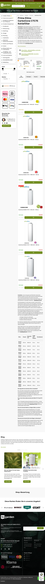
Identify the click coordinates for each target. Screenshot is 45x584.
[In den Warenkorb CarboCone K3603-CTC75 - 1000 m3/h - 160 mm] (33, 182)
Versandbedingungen (28, 545)
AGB (35, 542)
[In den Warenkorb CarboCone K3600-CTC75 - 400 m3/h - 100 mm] (33, 217)
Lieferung (20, 3)
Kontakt (42, 3)
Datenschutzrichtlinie (38, 544)
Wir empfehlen (21, 77)
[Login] (40, 6)
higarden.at (28, 554)
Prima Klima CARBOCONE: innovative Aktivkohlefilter (30, 54)
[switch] (41, 579)
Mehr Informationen (17, 578)
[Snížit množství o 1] (19, 112)
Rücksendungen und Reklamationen (29, 3)
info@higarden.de (11, 119)
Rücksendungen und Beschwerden (37, 540)
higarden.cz (28, 556)
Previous (1, 507)
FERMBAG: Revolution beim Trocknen (30, 471)
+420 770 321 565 (11, 120)
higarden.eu (28, 558)
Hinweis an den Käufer (28, 544)
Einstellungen (3, 581)
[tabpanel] (13, 468)
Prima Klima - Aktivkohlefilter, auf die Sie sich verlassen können (30, 51)
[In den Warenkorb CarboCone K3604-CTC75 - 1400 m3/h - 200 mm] (33, 252)
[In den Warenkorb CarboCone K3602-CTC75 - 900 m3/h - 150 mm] (33, 147)
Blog (16, 3)
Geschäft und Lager (37, 545)
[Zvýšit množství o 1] (23, 112)
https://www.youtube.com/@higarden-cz (9, 549)
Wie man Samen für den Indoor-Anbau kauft (12, 471)
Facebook (1, 549)
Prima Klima (6, 78)
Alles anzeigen (3, 447)
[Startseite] (18, 15)
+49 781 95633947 (7, 546)
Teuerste (35, 76)
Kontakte (35, 547)
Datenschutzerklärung (5, 528)
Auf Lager (6, 73)
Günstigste (29, 76)
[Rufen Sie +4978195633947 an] (29, 6)
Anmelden (40, 528)
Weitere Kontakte (6, 125)
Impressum (38, 3)
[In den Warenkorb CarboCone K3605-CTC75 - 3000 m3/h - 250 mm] (33, 287)
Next (43, 507)
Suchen (23, 6)
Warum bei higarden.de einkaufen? (28, 540)
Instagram (5, 549)
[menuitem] (8, 16)
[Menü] (43, 573)
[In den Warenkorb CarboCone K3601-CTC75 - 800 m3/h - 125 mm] (33, 112)
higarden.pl (28, 560)
